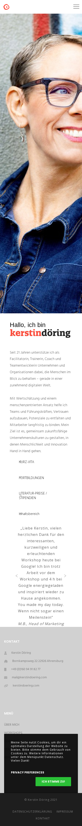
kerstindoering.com (26, 685)
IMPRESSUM (64, 811)
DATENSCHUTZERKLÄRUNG (32, 811)
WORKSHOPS (13, 733)
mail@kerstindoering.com (29, 677)
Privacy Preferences (27, 772)
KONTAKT (43, 818)
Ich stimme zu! (53, 781)
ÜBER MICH (11, 724)
